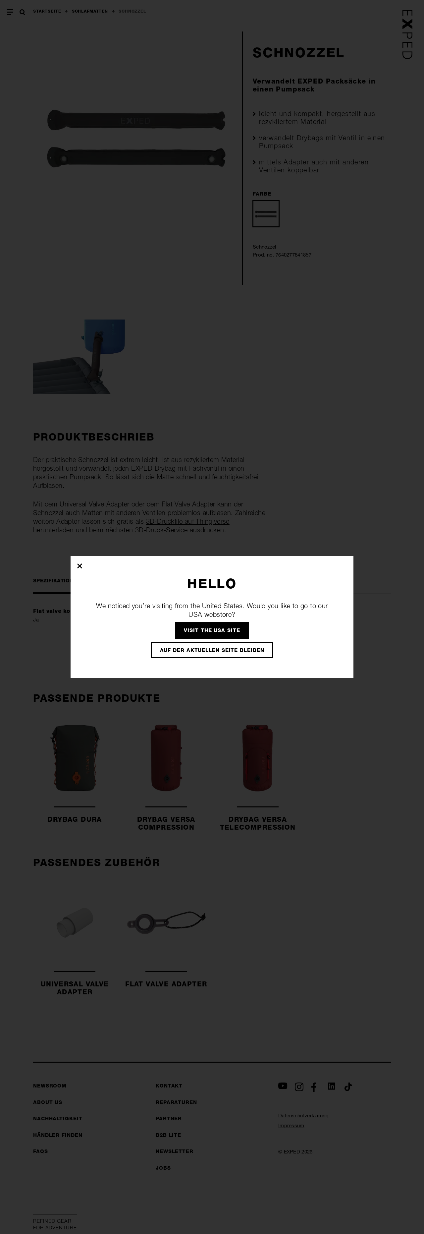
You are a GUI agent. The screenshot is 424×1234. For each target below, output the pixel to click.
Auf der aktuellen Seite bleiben (212, 650)
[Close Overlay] (80, 565)
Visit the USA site (212, 630)
